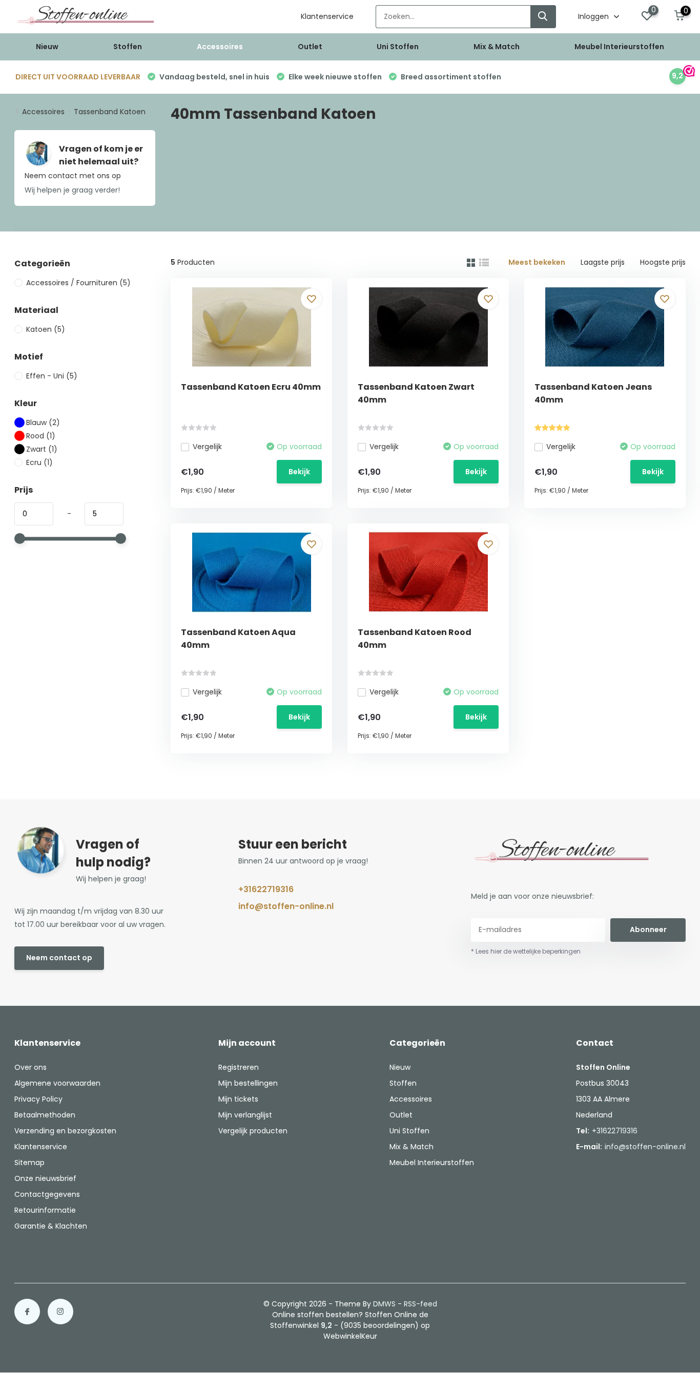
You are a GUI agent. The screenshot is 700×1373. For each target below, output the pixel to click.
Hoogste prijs (663, 262)
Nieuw (47, 46)
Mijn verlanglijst (245, 1115)
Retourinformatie (45, 1210)
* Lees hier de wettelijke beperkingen (526, 951)
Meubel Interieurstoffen (619, 46)
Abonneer (648, 929)
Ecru (39, 462)
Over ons (30, 1067)
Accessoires (220, 46)
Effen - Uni (51, 376)
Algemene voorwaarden (57, 1083)
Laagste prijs (603, 262)
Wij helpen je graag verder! (72, 190)
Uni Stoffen (398, 46)
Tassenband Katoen (110, 112)
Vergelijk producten (252, 1131)
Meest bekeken (536, 262)
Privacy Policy (38, 1099)
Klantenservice (327, 16)
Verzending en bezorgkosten (65, 1131)
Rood (40, 436)
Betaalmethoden (44, 1115)
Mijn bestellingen (248, 1083)
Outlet (310, 46)
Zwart (41, 449)
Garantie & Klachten (50, 1226)
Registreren (238, 1067)
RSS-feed (420, 1304)
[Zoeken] (543, 16)
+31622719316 (266, 889)
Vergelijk (207, 446)
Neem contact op (59, 958)
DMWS (384, 1304)
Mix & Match (496, 46)
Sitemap (29, 1162)
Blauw (43, 422)
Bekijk (299, 472)
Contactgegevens (47, 1194)
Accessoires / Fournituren (78, 283)
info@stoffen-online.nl (286, 906)
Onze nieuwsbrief (45, 1178)
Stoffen (127, 46)
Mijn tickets (238, 1099)
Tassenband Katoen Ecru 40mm (251, 387)
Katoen (45, 329)
